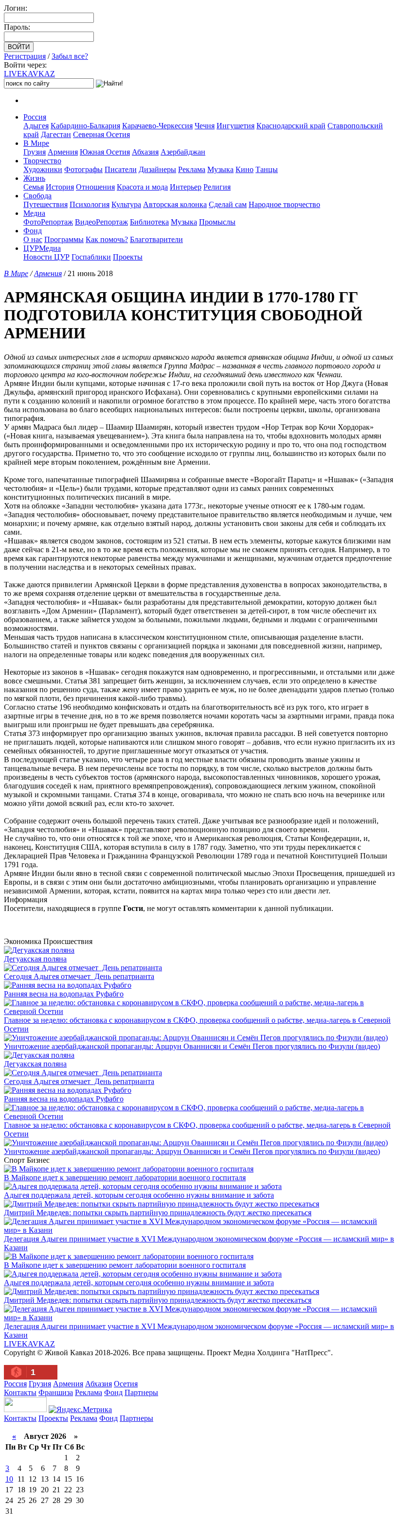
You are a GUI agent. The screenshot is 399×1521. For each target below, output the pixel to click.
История (60, 187)
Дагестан (56, 134)
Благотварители (156, 239)
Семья (33, 187)
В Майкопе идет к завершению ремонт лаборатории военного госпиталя (125, 1177)
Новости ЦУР (46, 257)
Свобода (37, 196)
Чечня (205, 126)
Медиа (34, 213)
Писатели (121, 169)
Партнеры (141, 1392)
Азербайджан (183, 152)
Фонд (32, 231)
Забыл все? (70, 56)
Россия (34, 117)
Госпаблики (91, 257)
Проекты (128, 257)
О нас (32, 239)
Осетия (126, 1384)
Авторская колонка (175, 204)
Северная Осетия (101, 134)
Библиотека (149, 222)
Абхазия (145, 152)
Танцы (266, 169)
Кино (245, 169)
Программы (64, 239)
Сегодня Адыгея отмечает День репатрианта (79, 976)
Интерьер (185, 187)
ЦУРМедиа (42, 248)
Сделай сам (228, 204)
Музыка (220, 169)
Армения (63, 152)
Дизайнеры (157, 169)
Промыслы (217, 222)
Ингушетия (235, 126)
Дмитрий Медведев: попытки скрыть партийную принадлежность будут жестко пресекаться (157, 1212)
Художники (42, 169)
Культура (126, 204)
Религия (217, 187)
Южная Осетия (105, 152)
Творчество (42, 161)
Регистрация (25, 56)
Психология (89, 204)
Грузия (34, 152)
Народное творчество (284, 204)
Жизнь (34, 178)
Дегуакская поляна (35, 959)
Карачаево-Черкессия (157, 126)
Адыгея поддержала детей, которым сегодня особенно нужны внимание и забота (139, 1195)
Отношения (95, 187)
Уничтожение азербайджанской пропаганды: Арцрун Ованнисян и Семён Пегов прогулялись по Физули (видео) (192, 1046)
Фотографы (83, 169)
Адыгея (36, 126)
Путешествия (45, 204)
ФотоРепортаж (48, 222)
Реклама (191, 169)
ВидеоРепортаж (101, 222)
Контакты (20, 1392)
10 (9, 1479)
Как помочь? (107, 239)
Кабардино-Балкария (85, 126)
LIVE (29, 74)
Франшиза (55, 1392)
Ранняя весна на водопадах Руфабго (64, 994)
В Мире (36, 143)
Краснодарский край (291, 126)
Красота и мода (142, 187)
